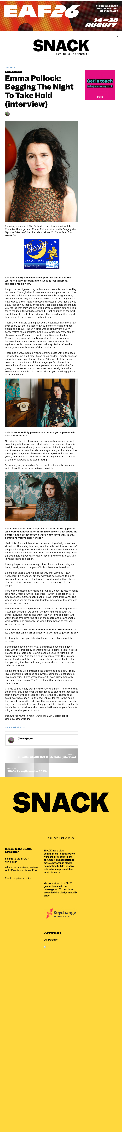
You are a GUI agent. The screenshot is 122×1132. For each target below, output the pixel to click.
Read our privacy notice (18, 878)
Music (18, 72)
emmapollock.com (15, 727)
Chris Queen (20, 114)
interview (10, 67)
